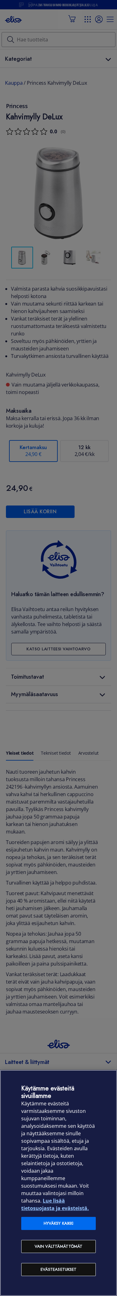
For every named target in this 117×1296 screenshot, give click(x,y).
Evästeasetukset (59, 1269)
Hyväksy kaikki (59, 1223)
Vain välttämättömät (58, 1246)
